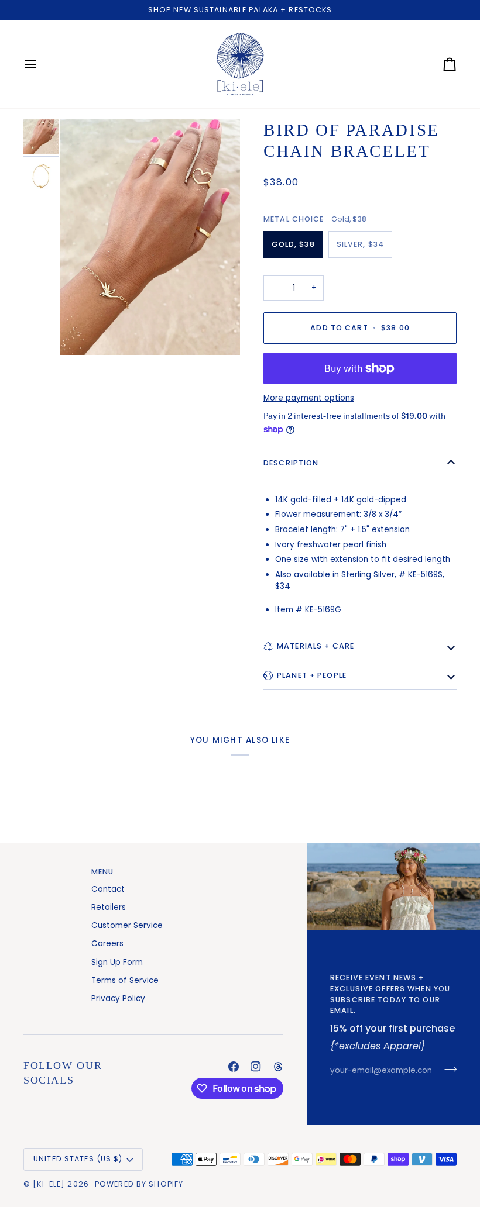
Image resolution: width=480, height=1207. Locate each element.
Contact (108, 889)
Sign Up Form (117, 962)
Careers (107, 943)
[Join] (447, 1069)
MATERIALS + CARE (315, 646)
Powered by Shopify (139, 1184)
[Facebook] (233, 1066)
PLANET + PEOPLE (312, 675)
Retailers (108, 907)
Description (290, 463)
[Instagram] (256, 1066)
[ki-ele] (49, 1184)
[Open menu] (41, 64)
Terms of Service (125, 980)
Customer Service (127, 925)
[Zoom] (150, 237)
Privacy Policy (118, 998)
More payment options (308, 398)
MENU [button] (102, 872)
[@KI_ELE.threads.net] (278, 1066)
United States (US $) (78, 1159)
